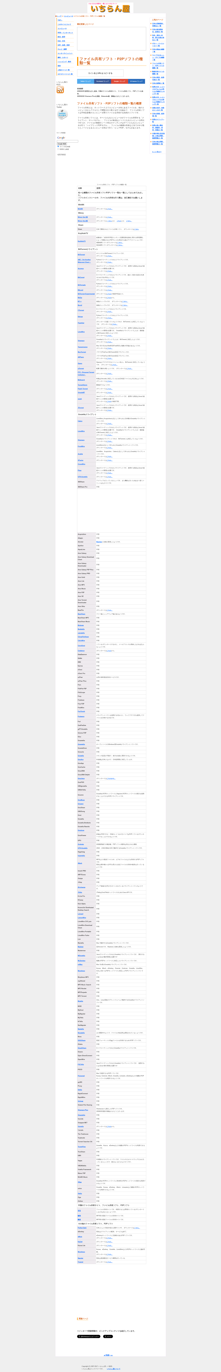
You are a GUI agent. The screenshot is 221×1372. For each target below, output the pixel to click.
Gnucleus (81, 778)
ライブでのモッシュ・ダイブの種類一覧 (158, 57)
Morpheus (81, 971)
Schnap (80, 1101)
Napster (80, 1258)
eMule (80, 1237)
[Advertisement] (96, 154)
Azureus (81, 268)
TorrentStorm (82, 385)
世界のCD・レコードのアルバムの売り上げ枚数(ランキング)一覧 (158, 90)
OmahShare (82, 1048)
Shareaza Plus (83, 1110)
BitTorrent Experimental (86, 294)
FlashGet (81, 323)
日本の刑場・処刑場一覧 (158, 115)
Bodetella (81, 629)
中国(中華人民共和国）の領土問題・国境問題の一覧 (158, 136)
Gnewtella (81, 744)
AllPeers (81, 357)
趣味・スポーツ (63, 57)
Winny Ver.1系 (83, 217)
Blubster (81, 625)
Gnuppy (80, 804)
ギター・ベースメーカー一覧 (158, 45)
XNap (80, 1182)
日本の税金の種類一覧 (158, 50)
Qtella (80, 1090)
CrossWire (81, 464)
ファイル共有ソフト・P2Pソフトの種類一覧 (158, 65)
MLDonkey (81, 961)
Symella (81, 1126)
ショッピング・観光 (64, 61)
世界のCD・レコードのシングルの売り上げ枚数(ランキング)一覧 (158, 100)
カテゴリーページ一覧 (65, 74)
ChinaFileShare (83, 637)
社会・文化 (61, 41)
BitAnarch (81, 380)
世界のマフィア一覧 (158, 121)
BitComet (81, 277)
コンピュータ (62, 28)
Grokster (81, 844)
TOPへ (60, 20)
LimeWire (81, 332)
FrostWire (81, 446)
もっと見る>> (156, 152)
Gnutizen (81, 830)
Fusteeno (81, 716)
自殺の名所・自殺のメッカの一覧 (158, 109)
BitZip (80, 298)
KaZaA (80, 1242)
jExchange (81, 887)
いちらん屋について (113, 1369)
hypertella (81, 856)
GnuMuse (81, 800)
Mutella (80, 1001)
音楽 (59, 66)
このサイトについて (64, 24)
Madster (99, 542)
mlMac (80, 964)
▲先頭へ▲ (108, 1355)
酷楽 (79, 1219)
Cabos (80, 421)
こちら (109, 221)
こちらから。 (111, 778)
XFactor (80, 460)
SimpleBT (81, 392)
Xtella (80, 1193)
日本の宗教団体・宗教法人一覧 (158, 25)
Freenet (80, 1262)
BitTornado (82, 285)
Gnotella (81, 756)
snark (80, 399)
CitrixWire (81, 640)
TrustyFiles (82, 1147)
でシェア (85, 81)
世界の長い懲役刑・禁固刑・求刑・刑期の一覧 (157, 127)
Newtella (81, 1029)
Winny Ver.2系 (83, 221)
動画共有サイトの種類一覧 (158, 73)
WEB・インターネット (65, 32)
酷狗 (79, 1216)
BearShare (81, 614)
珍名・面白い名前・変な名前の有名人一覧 (158, 37)
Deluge (80, 316)
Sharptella (81, 1115)
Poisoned (81, 1076)
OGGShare (81, 1040)
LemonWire (82, 918)
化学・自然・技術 (64, 45)
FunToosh (81, 711)
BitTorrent (81, 254)
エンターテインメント (65, 53)
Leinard (80, 914)
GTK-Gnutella (82, 477)
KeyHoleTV (82, 241)
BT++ (80, 301)
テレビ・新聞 (62, 49)
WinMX (80, 209)
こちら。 (110, 209)
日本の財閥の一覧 (158, 83)
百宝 (79, 1211)
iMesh (80, 863)
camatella (81, 633)
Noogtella (81, 1033)
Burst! (80, 305)
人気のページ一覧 (64, 70)
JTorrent (81, 408)
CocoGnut (81, 645)
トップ (59, 16)
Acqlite (80, 454)
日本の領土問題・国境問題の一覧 (158, 143)
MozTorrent (82, 352)
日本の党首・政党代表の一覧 (158, 78)
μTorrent (81, 368)
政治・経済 (61, 37)
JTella (80, 892)
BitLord (80, 290)
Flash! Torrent (83, 389)
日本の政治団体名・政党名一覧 (157, 31)
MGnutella (81, 956)
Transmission (82, 347)
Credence (81, 651)
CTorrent (81, 310)
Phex (79, 470)
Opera (80, 363)
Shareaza (81, 341)
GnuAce (80, 759)
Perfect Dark (82, 1228)
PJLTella (81, 1064)
